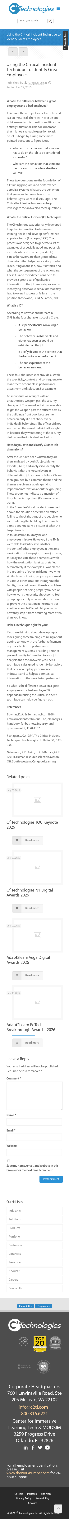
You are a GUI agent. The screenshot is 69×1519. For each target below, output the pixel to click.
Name (11, 1115)
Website (12, 1146)
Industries (15, 1211)
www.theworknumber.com (28, 1473)
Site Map (46, 1494)
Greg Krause (36, 83)
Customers (15, 1245)
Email (11, 1130)
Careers (13, 1279)
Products (14, 1228)
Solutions (15, 1219)
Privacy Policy (23, 1498)
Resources (15, 1262)
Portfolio (14, 1236)
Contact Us (15, 1288)
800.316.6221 (34, 1414)
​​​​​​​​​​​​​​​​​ (65, 49)
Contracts (15, 1254)
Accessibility (42, 1498)
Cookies (32, 1503)
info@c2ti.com (33, 1407)
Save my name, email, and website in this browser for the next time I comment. (32, 1168)
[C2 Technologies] (31, 8)
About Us (14, 1271)
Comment (14, 1078)
